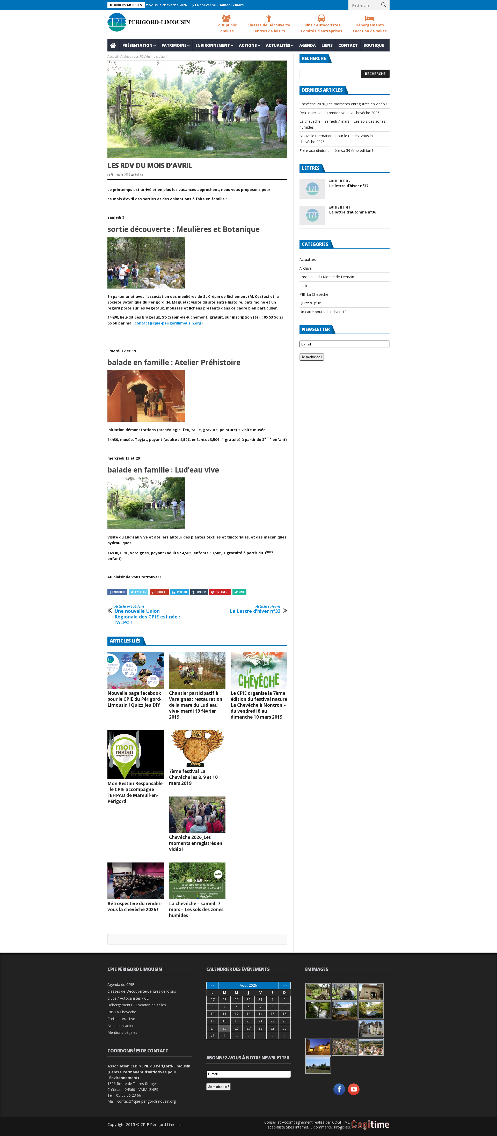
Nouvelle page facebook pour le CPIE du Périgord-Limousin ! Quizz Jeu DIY (134, 699)
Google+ (161, 592)
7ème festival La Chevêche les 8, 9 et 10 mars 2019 (193, 777)
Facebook (118, 592)
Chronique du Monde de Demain (326, 276)
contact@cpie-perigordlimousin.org (168, 323)
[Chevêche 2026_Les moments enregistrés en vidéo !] (197, 814)
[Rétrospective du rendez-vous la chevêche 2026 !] (135, 880)
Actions (248, 45)
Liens (327, 45)
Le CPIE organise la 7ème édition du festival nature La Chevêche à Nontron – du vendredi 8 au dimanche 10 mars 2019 (259, 705)
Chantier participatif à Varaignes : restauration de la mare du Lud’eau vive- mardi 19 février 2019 (195, 705)
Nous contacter (120, 1025)
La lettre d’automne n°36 (352, 212)
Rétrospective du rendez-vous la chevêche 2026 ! (134, 906)
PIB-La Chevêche (313, 294)
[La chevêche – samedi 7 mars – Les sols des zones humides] (197, 880)
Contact (348, 45)
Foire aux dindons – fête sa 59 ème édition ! (336, 150)
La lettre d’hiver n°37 (348, 185)
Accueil (113, 45)
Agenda (307, 45)
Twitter (140, 592)
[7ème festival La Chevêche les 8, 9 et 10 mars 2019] (197, 748)
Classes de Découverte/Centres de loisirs (141, 991)
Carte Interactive (121, 1018)
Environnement (212, 45)
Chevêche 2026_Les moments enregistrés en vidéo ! (195, 843)
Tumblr (200, 592)
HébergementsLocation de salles (370, 28)
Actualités (278, 45)
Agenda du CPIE (120, 984)
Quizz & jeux (310, 302)
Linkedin (181, 592)
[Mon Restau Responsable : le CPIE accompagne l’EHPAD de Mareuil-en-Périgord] (135, 754)
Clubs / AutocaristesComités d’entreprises (321, 28)
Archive (125, 56)
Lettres (345, 181)
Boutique (373, 45)
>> (284, 985)
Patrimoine (174, 45)
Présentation (137, 45)
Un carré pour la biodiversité (323, 311)
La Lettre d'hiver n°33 (255, 609)
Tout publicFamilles (226, 28)
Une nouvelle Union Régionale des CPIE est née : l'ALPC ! (147, 614)
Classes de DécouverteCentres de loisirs (268, 28)
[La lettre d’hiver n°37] (312, 189)
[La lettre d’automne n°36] (312, 215)
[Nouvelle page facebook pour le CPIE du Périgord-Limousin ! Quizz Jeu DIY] (135, 670)
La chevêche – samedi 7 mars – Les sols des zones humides (214, 5)
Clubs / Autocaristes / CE (128, 998)
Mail (241, 592)
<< (212, 985)
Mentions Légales (122, 1032)
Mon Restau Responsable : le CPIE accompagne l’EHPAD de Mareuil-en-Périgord (135, 792)
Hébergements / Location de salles (136, 1004)
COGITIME (341, 1122)
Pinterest (222, 592)
